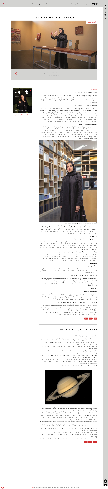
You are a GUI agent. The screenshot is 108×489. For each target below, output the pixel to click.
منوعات (90, 318)
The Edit (23, 4)
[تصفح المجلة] (105, 485)
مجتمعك (54, 4)
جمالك (62, 4)
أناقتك (70, 4)
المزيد (33, 487)
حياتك (46, 4)
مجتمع (95, 318)
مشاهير (78, 4)
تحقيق (86, 318)
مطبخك (32, 4)
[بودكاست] (105, 481)
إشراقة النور (94, 92)
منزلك (39, 4)
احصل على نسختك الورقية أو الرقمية (22, 115)
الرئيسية (86, 4)
